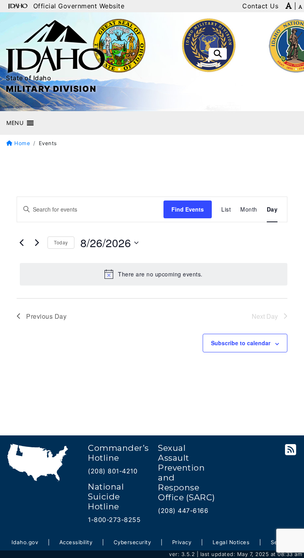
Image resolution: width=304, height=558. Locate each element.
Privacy (182, 542)
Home (21, 143)
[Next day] (37, 243)
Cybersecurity (132, 542)
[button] (14, 123)
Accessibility (76, 542)
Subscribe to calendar (240, 343)
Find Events (187, 209)
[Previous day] (21, 243)
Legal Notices (231, 542)
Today (61, 242)
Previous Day (46, 316)
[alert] (153, 274)
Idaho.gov (24, 542)
